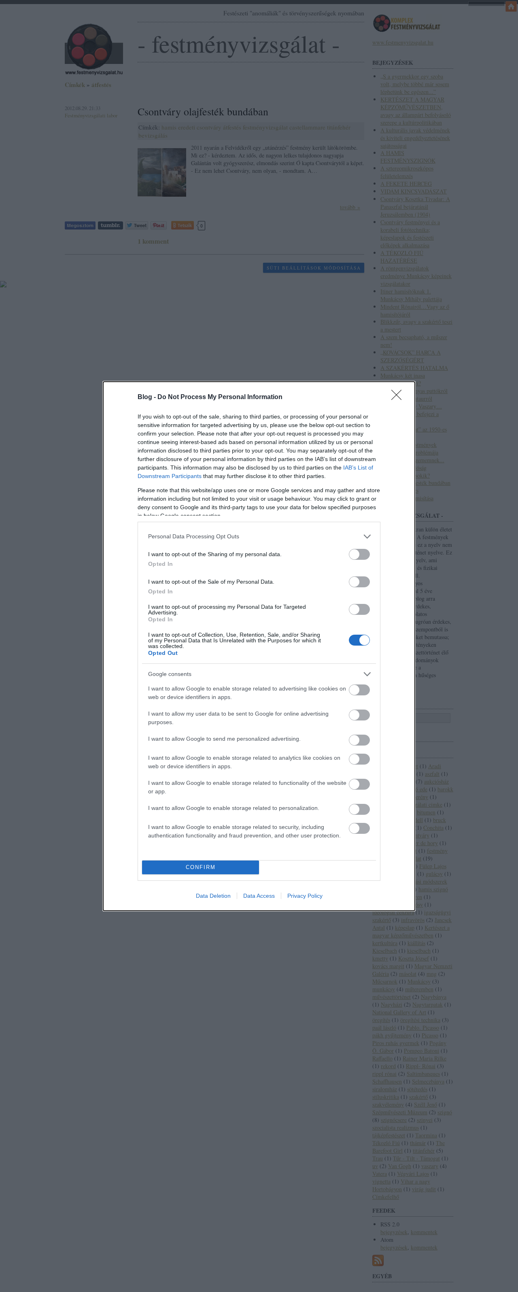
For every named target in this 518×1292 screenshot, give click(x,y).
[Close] (399, 397)
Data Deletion (213, 895)
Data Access (259, 895)
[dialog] (259, 646)
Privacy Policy (305, 895)
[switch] (359, 554)
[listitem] (259, 536)
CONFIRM (201, 867)
